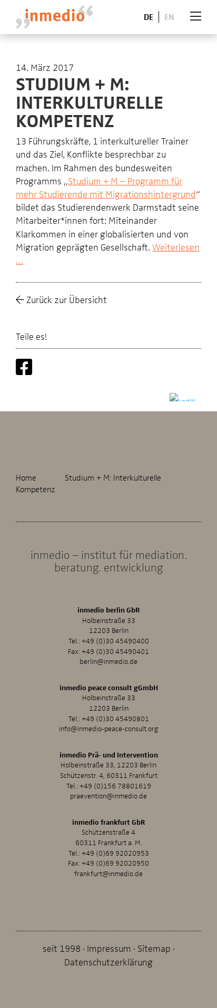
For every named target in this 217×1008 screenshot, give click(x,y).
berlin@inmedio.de (108, 661)
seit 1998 (62, 947)
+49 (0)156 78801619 (115, 786)
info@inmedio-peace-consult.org (109, 728)
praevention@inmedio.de (108, 796)
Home (26, 477)
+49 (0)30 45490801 (115, 718)
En (169, 17)
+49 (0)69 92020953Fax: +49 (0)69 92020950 (108, 858)
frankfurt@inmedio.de (108, 873)
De (148, 17)
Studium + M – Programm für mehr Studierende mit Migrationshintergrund (106, 187)
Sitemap (154, 947)
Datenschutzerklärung (108, 961)
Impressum (109, 947)
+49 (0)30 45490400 (115, 641)
